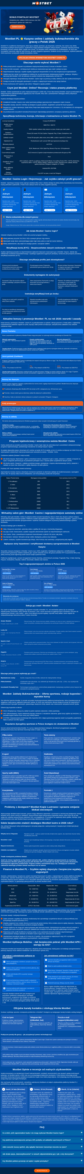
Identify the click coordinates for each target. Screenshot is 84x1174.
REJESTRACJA (42, 1170)
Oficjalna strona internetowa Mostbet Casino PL (42, 58)
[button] (81, 996)
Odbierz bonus (17, 27)
